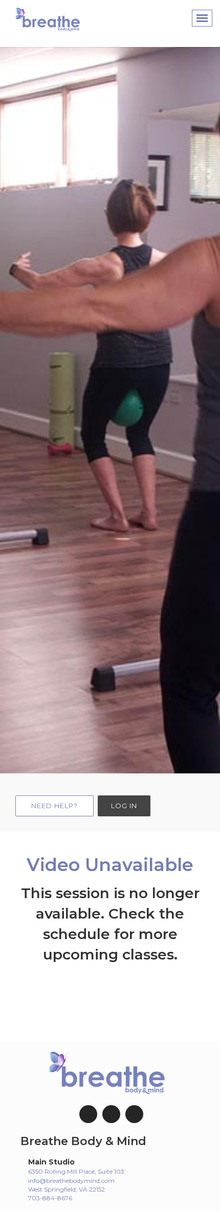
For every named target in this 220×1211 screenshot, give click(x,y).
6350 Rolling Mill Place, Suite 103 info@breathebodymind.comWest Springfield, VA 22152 (76, 1180)
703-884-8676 (50, 1198)
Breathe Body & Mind (83, 1141)
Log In (124, 806)
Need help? (54, 806)
